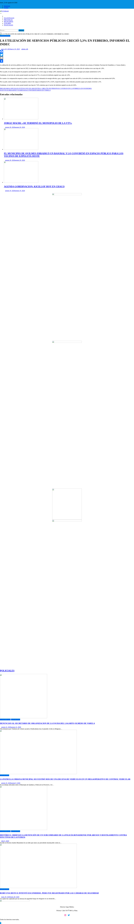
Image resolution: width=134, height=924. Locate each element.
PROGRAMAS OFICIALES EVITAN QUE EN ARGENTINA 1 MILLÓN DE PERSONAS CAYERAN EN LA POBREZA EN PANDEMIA (46, 88)
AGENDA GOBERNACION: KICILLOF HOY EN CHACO (34, 186)
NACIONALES (9, 18)
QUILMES (7, 23)
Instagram (7, 6)
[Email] (67, 57)
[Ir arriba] (0, 923)
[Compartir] (67, 61)
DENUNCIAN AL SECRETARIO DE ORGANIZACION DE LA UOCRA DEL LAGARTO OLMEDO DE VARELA (47, 723)
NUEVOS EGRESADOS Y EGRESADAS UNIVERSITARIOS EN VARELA (25, 90)
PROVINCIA (8, 20)
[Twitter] (67, 54)
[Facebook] (67, 51)
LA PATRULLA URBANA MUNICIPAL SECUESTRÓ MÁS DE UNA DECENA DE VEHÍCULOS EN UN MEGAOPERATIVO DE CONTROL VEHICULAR (65, 779)
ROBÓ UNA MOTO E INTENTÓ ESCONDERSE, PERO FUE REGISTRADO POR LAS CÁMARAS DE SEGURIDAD (49, 893)
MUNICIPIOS (8, 21)
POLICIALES (8, 25)
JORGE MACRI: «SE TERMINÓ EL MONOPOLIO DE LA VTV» (38, 123)
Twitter (6, 8)
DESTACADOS (5, 719)
